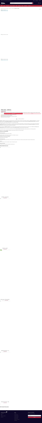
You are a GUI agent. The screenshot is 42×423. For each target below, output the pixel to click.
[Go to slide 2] (20, 404)
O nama (15, 413)
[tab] (16, 119)
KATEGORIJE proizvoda (4, 412)
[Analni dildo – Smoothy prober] (5, 171)
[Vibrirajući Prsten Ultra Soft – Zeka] (5, 376)
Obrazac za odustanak (16, 419)
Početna (2, 8)
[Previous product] (39, 9)
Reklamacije (15, 420)
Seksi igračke (2, 413)
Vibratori (10, 8)
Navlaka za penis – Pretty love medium (5, 299)
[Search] (32, 3)
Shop (4, 8)
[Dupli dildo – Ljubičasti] (5, 223)
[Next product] (40, 9)
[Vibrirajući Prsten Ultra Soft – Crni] (5, 325)
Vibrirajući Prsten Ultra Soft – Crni (5, 350)
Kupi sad (32, 113)
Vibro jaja (13, 8)
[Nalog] (40, 5)
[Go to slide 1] (20, 403)
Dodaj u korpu (13, 113)
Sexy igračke (6, 8)
